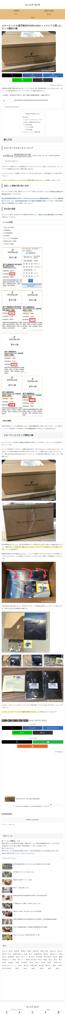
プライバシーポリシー (28, 853)
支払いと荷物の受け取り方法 (32, 122)
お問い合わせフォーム (13, 853)
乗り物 (5, 720)
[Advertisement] (32, 773)
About (3, 853)
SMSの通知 (29, 129)
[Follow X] (17, 742)
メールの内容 (29, 127)
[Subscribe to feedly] (48, 742)
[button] (43, 80)
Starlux (32, 720)
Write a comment (32, 819)
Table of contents (30, 114)
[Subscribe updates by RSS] (32, 746)
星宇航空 (39, 720)
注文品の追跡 (28, 124)
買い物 (15, 720)
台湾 (10, 720)
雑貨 (21, 720)
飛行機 (26, 720)
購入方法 (25, 117)
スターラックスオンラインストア (34, 119)
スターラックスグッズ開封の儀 (31, 132)
